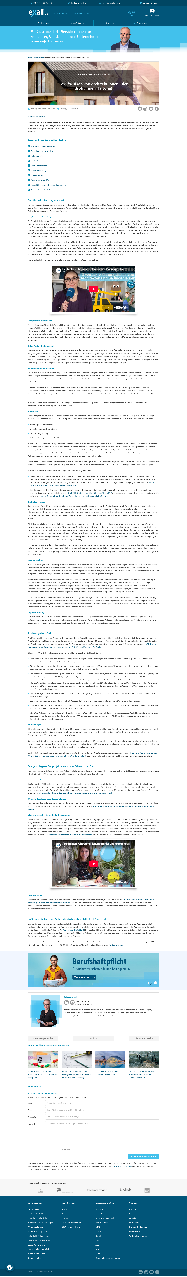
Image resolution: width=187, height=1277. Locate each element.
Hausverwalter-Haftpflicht (39, 1249)
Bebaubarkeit (37, 156)
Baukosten (35, 160)
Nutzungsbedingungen (139, 1227)
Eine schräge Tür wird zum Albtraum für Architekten (69, 834)
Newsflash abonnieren (71, 1222)
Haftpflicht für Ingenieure (39, 1236)
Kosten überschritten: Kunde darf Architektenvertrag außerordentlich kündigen (74, 496)
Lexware (99, 1209)
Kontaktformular (116, 945)
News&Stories (39, 57)
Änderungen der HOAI (40, 180)
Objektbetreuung (38, 175)
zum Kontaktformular (112, 2)
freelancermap (101, 1222)
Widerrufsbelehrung (138, 1236)
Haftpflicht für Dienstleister (39, 1240)
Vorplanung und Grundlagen (43, 146)
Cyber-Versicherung (36, 1244)
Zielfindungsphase (39, 165)
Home (30, 57)
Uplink (98, 1236)
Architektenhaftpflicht (37, 1231)
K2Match (99, 1231)
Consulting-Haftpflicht (37, 1218)
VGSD (97, 1240)
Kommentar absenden (144, 1156)
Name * (31, 1103)
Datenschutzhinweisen (122, 1166)
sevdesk (98, 1213)
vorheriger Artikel (44, 1038)
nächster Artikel (143, 1038)
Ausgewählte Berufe (36, 1253)
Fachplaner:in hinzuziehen (42, 151)
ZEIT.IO (98, 1253)
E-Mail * (31, 1110)
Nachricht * (32, 1123)
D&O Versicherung (35, 1227)
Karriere (132, 1213)
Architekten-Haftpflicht (41, 189)
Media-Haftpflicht (35, 1213)
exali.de (38, 13)
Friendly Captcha (66, 1149)
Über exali (133, 1209)
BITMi (97, 1227)
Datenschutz (134, 1231)
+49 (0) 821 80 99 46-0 (42, 2)
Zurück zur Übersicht (37, 116)
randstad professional (104, 1218)
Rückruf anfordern (78, 2)
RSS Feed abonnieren (71, 1227)
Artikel (64, 1209)
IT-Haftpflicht (33, 1209)
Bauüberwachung (38, 170)
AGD (97, 1244)
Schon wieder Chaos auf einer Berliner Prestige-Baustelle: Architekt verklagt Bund (75, 793)
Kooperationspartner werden (107, 1258)
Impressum (134, 1222)
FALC (97, 1249)
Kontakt (132, 1218)
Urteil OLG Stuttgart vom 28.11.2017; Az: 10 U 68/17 (89, 493)
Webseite (32, 1117)
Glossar (65, 1218)
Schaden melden (150, 2)
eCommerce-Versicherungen (40, 1222)
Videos (64, 1213)
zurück (93, 1038)
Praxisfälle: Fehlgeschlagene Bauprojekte (48, 185)
